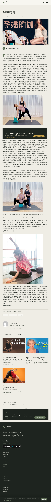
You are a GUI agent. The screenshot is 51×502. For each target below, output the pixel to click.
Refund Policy (5, 489)
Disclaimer (5, 491)
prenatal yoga (13, 315)
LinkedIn (15, 311)
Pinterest (19, 311)
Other (4, 458)
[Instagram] (7, 440)
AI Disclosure (5, 485)
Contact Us (5, 493)
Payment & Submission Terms (9, 482)
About (4, 466)
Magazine (5, 470)
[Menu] (47, 2)
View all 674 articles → (16, 328)
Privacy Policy (6, 487)
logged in (12, 404)
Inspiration (5, 456)
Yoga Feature (5, 454)
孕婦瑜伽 (20, 315)
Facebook (9, 311)
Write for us (5, 473)
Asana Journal (13, 323)
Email (23, 311)
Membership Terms (7, 480)
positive (5, 315)
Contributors (5, 468)
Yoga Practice (6, 452)
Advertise (5, 478)
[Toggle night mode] (43, 2)
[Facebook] (4, 440)
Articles (5, 8)
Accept (44, 499)
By (6, 16)
